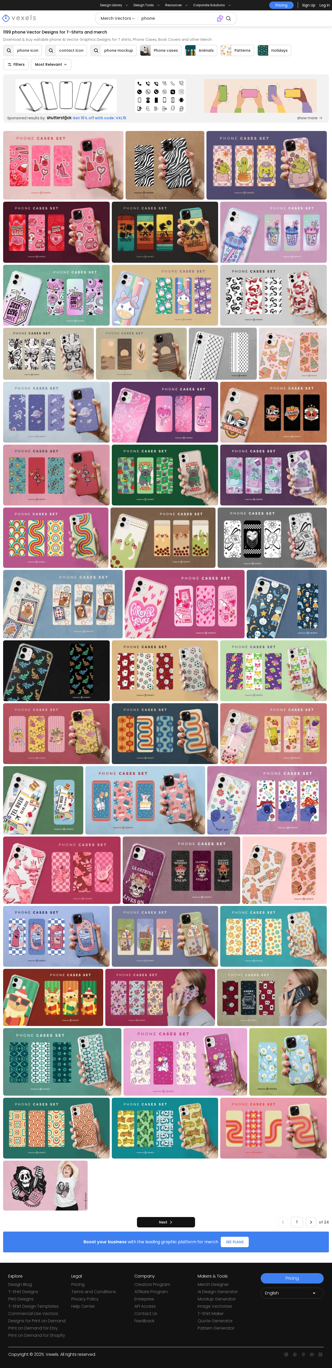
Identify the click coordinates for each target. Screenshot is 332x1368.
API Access (145, 1306)
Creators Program (152, 1284)
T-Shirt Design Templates (33, 1306)
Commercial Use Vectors (33, 1314)
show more (307, 118)
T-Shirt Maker (211, 1314)
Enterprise (144, 1299)
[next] (311, 1222)
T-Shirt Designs (23, 1292)
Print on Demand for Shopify (36, 1335)
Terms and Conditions (93, 1292)
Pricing (78, 1284)
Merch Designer (213, 1284)
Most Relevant (48, 64)
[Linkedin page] (320, 1354)
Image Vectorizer (215, 1306)
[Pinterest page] (303, 1354)
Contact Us (145, 1314)
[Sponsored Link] (66, 95)
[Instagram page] (286, 1354)
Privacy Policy (85, 1299)
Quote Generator (215, 1321)
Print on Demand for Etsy (33, 1328)
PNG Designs (20, 1299)
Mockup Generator (217, 1299)
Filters (19, 64)
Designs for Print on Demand (37, 1321)
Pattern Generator (216, 1328)
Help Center (83, 1306)
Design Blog (20, 1284)
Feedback (144, 1321)
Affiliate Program (151, 1292)
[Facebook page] (295, 1354)
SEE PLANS (235, 1242)
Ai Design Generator (218, 1292)
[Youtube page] (312, 1354)
